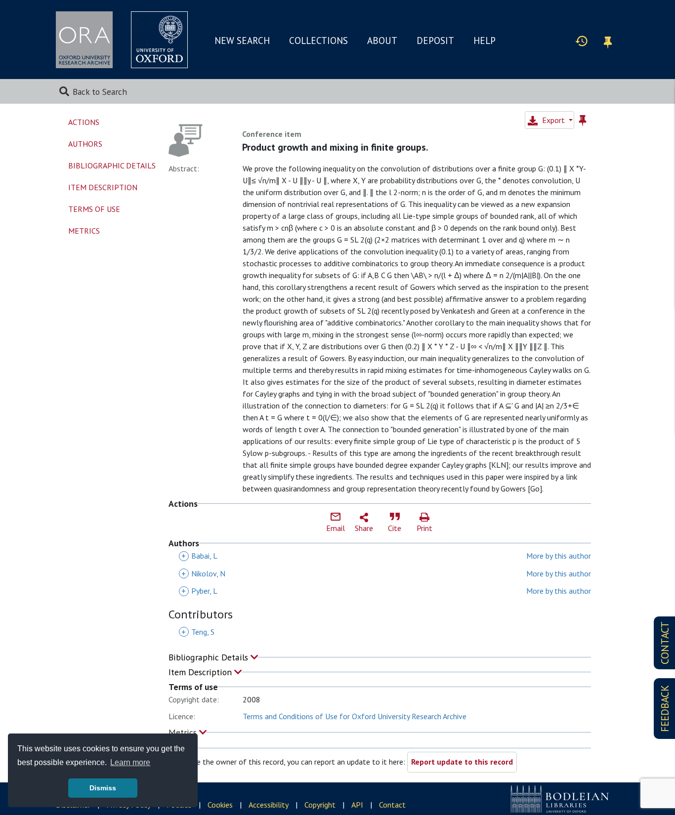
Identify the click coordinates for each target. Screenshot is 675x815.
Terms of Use (94, 209)
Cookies (220, 805)
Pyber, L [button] (199, 591)
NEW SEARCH (242, 40)
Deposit (435, 40)
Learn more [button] (130, 762)
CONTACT (665, 642)
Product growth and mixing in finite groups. (335, 147)
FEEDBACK (665, 708)
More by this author (558, 556)
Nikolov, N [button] (203, 573)
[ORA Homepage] (84, 39)
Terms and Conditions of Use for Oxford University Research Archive (354, 716)
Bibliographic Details (210, 657)
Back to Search (100, 91)
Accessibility (269, 805)
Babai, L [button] (199, 556)
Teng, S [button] (197, 632)
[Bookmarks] (608, 41)
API (357, 805)
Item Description (201, 672)
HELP (484, 40)
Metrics (184, 732)
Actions (83, 122)
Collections (318, 40)
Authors (85, 144)
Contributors (201, 615)
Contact (392, 805)
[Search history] (582, 40)
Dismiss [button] (102, 788)
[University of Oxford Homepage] (159, 39)
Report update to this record (462, 762)
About (382, 40)
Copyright (320, 805)
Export (553, 120)
